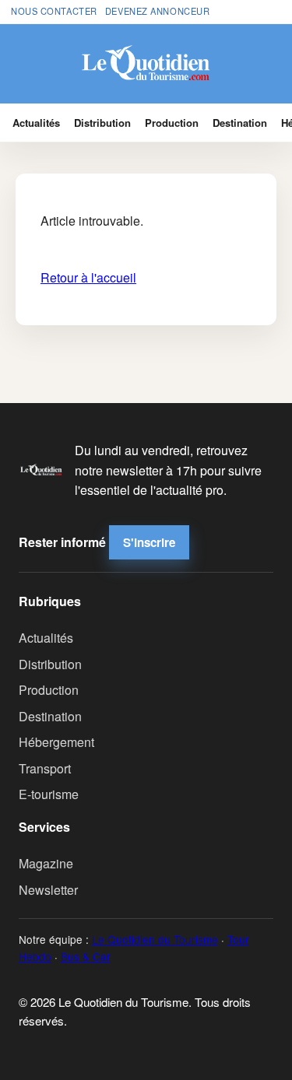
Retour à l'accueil (88, 277)
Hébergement (56, 742)
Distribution (102, 122)
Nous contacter (54, 11)
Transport (45, 768)
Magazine (46, 863)
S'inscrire (149, 542)
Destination (240, 122)
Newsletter (48, 890)
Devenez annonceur (157, 11)
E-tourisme (49, 794)
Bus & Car (86, 956)
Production (172, 122)
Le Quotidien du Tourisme (155, 939)
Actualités (36, 122)
